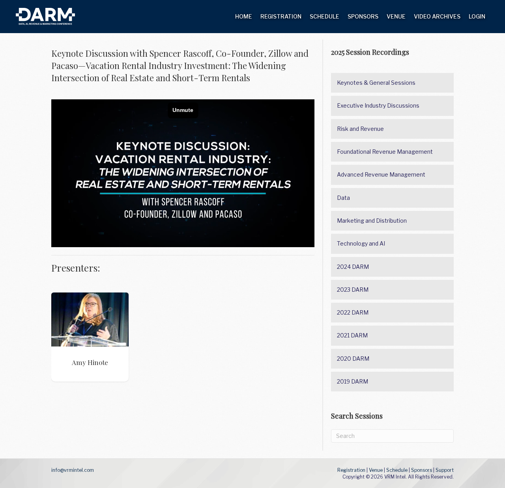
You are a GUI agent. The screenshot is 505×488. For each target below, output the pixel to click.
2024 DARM (353, 266)
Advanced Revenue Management (381, 174)
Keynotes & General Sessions (376, 82)
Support (445, 470)
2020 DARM (353, 358)
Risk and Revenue (360, 128)
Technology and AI (361, 243)
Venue (396, 16)
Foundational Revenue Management (385, 151)
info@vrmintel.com (72, 470)
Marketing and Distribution (372, 220)
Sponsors (363, 16)
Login (477, 16)
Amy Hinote (89, 319)
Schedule (324, 16)
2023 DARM (352, 289)
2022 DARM (352, 312)
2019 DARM (352, 381)
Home (243, 16)
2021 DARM (352, 335)
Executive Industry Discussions (378, 105)
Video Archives (437, 16)
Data (343, 197)
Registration (280, 16)
